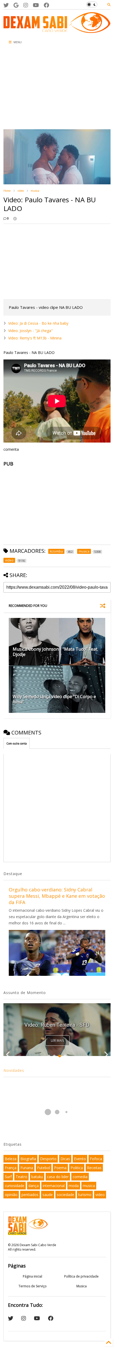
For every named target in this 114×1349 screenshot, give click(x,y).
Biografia (28, 1158)
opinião (11, 1194)
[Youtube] (36, 5)
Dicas (65, 1158)
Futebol (43, 1167)
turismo (84, 1194)
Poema (60, 1167)
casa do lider (58, 1176)
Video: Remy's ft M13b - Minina (35, 337)
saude (47, 1194)
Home (7, 191)
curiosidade (14, 1185)
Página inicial (32, 1276)
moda (74, 1185)
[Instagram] (25, 5)
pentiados (29, 1194)
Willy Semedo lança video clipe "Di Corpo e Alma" (54, 699)
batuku (37, 1176)
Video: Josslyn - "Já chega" (30, 330)
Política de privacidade (81, 1276)
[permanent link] (15, 218)
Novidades (13, 1070)
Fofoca (96, 1158)
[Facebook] (46, 5)
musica (35, 191)
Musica (81, 1286)
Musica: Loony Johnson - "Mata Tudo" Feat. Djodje (55, 651)
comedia (80, 1176)
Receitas (94, 1167)
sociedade (65, 1194)
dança (33, 1185)
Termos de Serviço (33, 1286)
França (10, 1167)
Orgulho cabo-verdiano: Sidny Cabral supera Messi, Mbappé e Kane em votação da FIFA (57, 895)
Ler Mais (57, 1040)
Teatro (21, 1176)
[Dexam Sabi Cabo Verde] (57, 30)
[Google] (16, 5)
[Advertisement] (37, 88)
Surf (8, 1176)
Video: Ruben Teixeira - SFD (56, 1025)
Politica (77, 1167)
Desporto (48, 1158)
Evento (80, 1158)
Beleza (10, 1158)
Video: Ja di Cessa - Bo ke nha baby (38, 323)
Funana (26, 1167)
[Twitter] (6, 5)
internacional (54, 1185)
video (20, 191)
